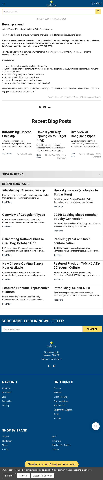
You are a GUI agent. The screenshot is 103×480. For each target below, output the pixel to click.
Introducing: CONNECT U (72, 288)
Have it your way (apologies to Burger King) (51, 136)
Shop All (57, 418)
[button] (96, 426)
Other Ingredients (61, 401)
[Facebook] (40, 107)
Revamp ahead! (13, 24)
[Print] (49, 107)
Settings (9, 475)
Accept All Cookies (42, 475)
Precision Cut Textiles (61, 445)
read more (7, 202)
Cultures (57, 388)
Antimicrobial (59, 405)
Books (56, 414)
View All (55, 449)
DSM (54, 437)
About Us (6, 388)
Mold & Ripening (60, 397)
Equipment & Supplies (63, 410)
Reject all (23, 475)
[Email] (45, 107)
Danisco (5, 437)
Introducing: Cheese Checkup (23, 190)
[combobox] (51, 11)
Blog (4, 397)
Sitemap (5, 405)
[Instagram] (54, 366)
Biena (4, 445)
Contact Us (6, 401)
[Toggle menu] (3, 3)
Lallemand (56, 441)
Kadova (5, 449)
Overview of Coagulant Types (23, 215)
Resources (6, 392)
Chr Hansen (7, 441)
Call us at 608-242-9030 (51, 359)
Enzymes (58, 392)
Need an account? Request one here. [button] (51, 464)
